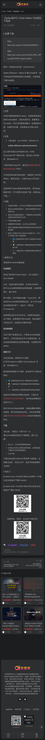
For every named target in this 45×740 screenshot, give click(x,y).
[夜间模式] (41, 727)
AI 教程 (9, 11)
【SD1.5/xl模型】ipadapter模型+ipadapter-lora (11, 625)
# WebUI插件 (24, 545)
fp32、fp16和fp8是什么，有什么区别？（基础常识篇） (11, 596)
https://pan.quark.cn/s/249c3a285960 (22, 45)
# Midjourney (37, 629)
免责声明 (18, 709)
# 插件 (33, 545)
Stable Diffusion (10, 72)
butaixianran (28, 66)
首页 (4, 11)
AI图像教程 (16, 11)
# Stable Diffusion (17, 600)
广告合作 (27, 709)
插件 (5, 66)
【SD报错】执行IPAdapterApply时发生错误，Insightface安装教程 (33, 596)
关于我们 (36, 709)
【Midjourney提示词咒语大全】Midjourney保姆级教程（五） (33, 625)
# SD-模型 (15, 629)
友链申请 (9, 709)
